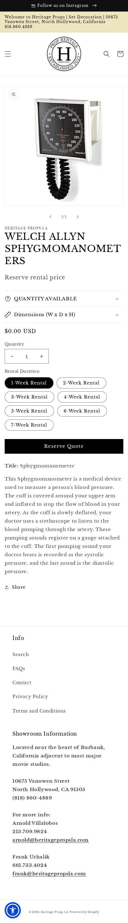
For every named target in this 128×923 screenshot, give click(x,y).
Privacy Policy (30, 696)
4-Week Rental (82, 397)
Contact (21, 682)
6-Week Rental (82, 411)
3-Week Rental (29, 397)
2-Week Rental (81, 383)
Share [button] (19, 587)
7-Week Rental (29, 425)
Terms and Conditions (39, 711)
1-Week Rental (29, 383)
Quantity (14, 344)
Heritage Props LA (54, 912)
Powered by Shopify (84, 912)
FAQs (18, 668)
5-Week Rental (29, 411)
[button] (8, 54)
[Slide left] (50, 217)
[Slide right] (78, 217)
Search (20, 654)
